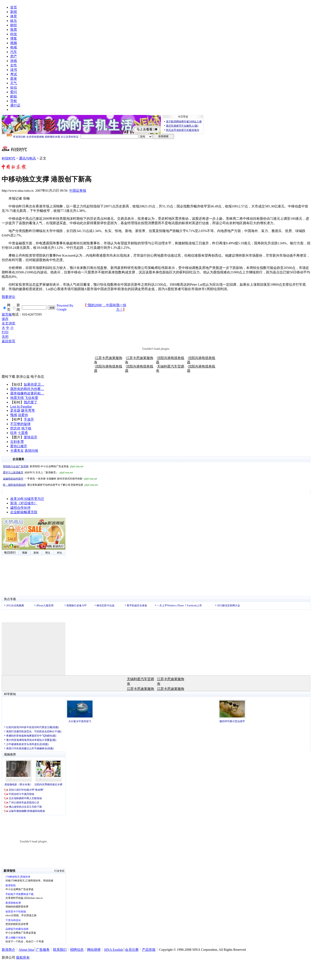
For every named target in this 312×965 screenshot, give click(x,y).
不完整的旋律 (20, 424)
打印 (5, 332)
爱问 (13, 92)
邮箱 (13, 96)
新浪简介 (8, 949)
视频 (13, 43)
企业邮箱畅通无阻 (23, 512)
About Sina (26, 949)
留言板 (7, 314)
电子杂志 (37, 376)
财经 (13, 25)
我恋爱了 (30, 402)
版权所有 (23, 957)
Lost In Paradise (21, 406)
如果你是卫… (34, 384)
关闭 (5, 336)
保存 (5, 319)
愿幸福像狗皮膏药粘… (27, 393)
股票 (13, 29)
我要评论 (8, 297)
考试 (13, 74)
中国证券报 (77, 190)
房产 (13, 56)
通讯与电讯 (27, 158)
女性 (13, 65)
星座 (13, 78)
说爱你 (23, 415)
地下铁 (26, 428)
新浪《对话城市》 (23, 503)
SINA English (113, 949)
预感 (13, 415)
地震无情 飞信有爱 (24, 398)
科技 (13, 34)
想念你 (15, 428)
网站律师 (94, 949)
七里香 (23, 433)
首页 (13, 7)
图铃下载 (8, 376)
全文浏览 (8, 323)
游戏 (13, 61)
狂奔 (13, 433)
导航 (13, 101)
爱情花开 (30, 437)
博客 (13, 38)
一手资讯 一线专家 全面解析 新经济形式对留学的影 (50, 478)
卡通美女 (17, 450)
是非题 (15, 410)
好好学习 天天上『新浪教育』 (38, 472)
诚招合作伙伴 (20, 507)
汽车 (13, 52)
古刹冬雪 (17, 441)
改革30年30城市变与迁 (27, 499)
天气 (13, 83)
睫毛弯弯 (28, 410)
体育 (13, 16)
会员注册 (132, 949)
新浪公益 (23, 376)
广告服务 (43, 949)
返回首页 (8, 341)
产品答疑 (149, 949)
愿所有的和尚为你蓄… (27, 389)
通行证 (15, 105)
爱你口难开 (18, 446)
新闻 (13, 12)
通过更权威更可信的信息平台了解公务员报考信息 (50, 484)
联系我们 (60, 949)
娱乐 (13, 20)
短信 (13, 87)
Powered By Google (65, 307)
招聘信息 (77, 949)
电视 (13, 47)
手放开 (29, 419)
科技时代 (8, 158)
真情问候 (31, 450)
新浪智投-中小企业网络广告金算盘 (43, 466)
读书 (13, 69)
